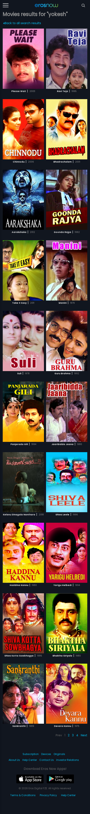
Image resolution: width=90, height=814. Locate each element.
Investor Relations (67, 760)
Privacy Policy (48, 795)
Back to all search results (23, 23)
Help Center (29, 760)
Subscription (31, 754)
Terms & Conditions (23, 795)
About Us (14, 760)
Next (84, 735)
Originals (59, 754)
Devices (46, 754)
